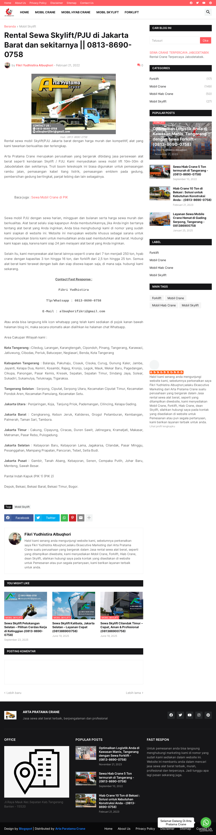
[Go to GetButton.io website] (206, 830)
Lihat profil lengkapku (162, 426)
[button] (208, 12)
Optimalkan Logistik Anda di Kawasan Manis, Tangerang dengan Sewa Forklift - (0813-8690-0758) (119, 753)
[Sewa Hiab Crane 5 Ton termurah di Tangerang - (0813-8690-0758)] (160, 172)
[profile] (156, 368)
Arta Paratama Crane (70, 828)
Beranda (10, 26)
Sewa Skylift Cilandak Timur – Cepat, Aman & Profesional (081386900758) (121, 627)
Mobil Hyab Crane (75, 12)
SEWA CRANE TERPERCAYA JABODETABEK (179, 52)
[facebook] (191, 3)
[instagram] (198, 715)
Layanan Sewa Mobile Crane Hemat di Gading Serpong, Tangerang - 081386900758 (189, 219)
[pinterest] (210, 3)
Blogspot (25, 828)
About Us (20, 2)
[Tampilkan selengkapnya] (89, 517)
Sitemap (71, 2)
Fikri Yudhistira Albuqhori (47, 534)
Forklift (132, 12)
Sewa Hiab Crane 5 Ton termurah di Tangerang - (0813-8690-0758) (190, 170)
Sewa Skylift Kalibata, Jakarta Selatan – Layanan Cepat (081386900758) (73, 627)
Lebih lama (133, 692)
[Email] (80, 517)
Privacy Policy (38, 2)
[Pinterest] (72, 517)
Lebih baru (14, 692)
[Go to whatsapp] (206, 822)
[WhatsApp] (64, 517)
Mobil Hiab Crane (181, 94)
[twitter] (197, 3)
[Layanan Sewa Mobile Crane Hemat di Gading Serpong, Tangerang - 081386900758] (160, 219)
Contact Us (86, 2)
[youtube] (203, 3)
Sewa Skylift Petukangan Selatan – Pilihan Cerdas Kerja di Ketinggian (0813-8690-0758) (25, 629)
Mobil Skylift (107, 12)
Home (7, 2)
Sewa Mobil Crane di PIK (49, 197)
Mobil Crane (45, 12)
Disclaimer (56, 2)
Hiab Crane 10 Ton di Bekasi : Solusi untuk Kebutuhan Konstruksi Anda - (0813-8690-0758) (192, 194)
